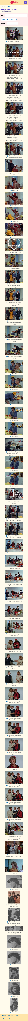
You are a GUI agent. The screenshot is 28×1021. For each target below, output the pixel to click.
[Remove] (15, 19)
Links (16, 1015)
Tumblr (11, 1018)
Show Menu (25, 2)
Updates (4, 1015)
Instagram (4, 1018)
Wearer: (3, 23)
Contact (10, 1015)
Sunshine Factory (14, 2)
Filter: (3, 16)
